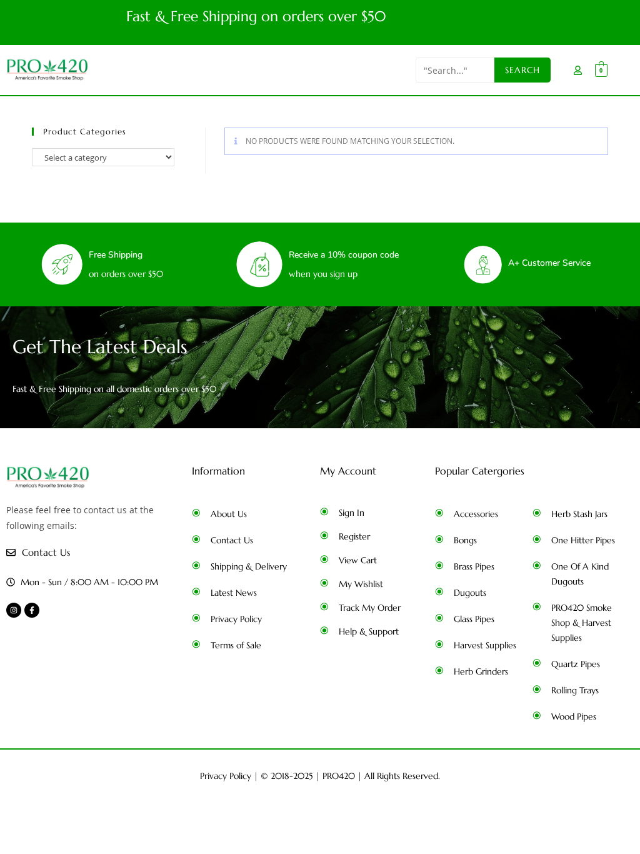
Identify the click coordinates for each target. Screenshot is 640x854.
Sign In (351, 512)
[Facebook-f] (31, 610)
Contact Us (232, 540)
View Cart (358, 560)
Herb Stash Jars (579, 514)
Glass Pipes (474, 619)
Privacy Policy (236, 619)
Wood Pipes (573, 716)
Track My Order (370, 607)
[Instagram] (13, 610)
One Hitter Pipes (583, 540)
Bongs (465, 540)
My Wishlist (361, 584)
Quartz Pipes (575, 664)
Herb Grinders (481, 671)
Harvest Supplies (485, 645)
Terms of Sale (236, 645)
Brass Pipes (474, 566)
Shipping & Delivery (249, 566)
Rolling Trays (575, 690)
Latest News (234, 592)
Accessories (476, 514)
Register (354, 536)
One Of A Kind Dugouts (580, 574)
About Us (229, 514)
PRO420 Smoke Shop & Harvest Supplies (581, 622)
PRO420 (338, 775)
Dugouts (470, 592)
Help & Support (369, 631)
